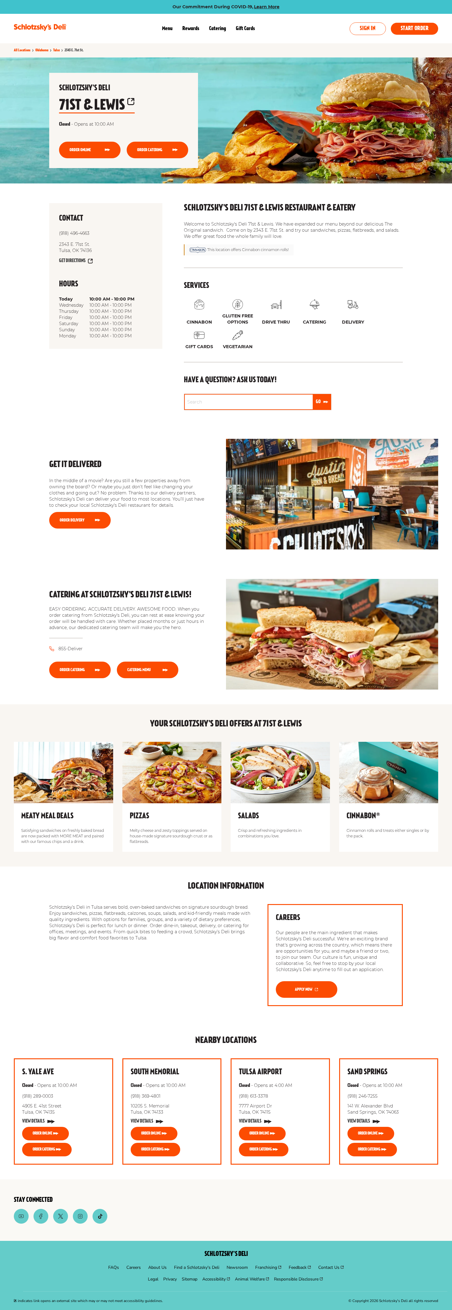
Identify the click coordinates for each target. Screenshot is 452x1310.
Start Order (414, 29)
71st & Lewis (92, 105)
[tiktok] (100, 1222)
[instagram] (80, 1222)
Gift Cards (245, 28)
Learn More (267, 7)
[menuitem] (113, 1267)
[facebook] (41, 1222)
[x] (60, 1222)
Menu (167, 28)
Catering (217, 28)
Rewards (190, 28)
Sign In (368, 29)
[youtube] (21, 1222)
